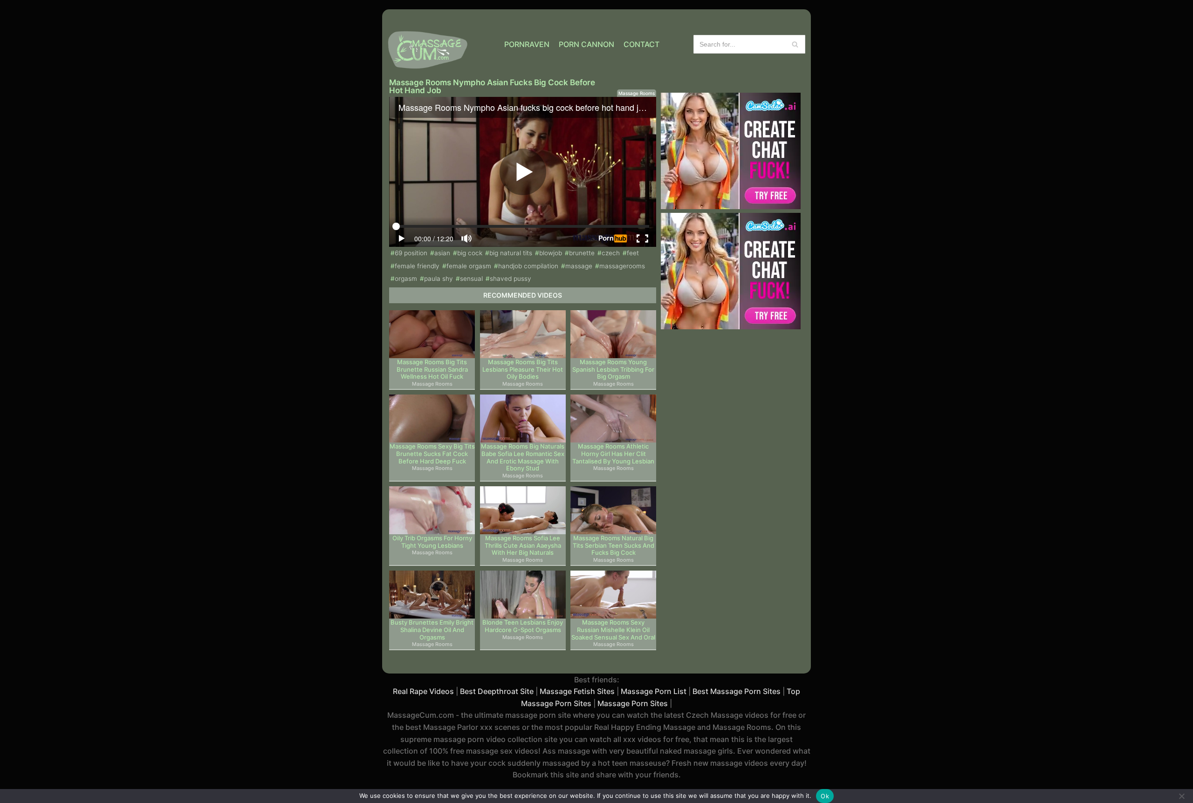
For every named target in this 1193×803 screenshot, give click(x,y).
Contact (641, 44)
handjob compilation (528, 266)
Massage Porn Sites (632, 703)
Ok (825, 796)
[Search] (794, 44)
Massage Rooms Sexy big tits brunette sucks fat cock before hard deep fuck (432, 453)
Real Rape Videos (423, 691)
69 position (411, 253)
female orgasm (468, 266)
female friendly (417, 266)
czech (611, 253)
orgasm (406, 278)
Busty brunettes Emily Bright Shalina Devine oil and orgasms (432, 629)
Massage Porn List (653, 691)
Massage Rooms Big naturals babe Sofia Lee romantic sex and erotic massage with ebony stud (522, 457)
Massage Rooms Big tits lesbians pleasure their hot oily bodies (522, 369)
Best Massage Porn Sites (736, 691)
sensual (471, 278)
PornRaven (526, 44)
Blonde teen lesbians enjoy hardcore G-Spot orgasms (522, 626)
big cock (469, 253)
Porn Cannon (586, 44)
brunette (582, 253)
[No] (1181, 796)
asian (442, 253)
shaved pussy (510, 278)
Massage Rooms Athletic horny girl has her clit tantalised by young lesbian (613, 453)
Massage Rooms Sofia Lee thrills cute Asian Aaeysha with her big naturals (523, 545)
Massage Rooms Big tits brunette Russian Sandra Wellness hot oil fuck (432, 369)
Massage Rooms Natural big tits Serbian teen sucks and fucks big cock (613, 545)
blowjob (550, 253)
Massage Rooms (636, 93)
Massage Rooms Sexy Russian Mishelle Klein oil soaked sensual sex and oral (613, 629)
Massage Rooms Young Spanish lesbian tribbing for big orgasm (613, 369)
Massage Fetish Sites (577, 691)
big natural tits (510, 253)
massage (578, 266)
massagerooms (622, 266)
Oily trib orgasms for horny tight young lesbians (432, 542)
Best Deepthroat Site (497, 691)
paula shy (438, 278)
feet (633, 253)
